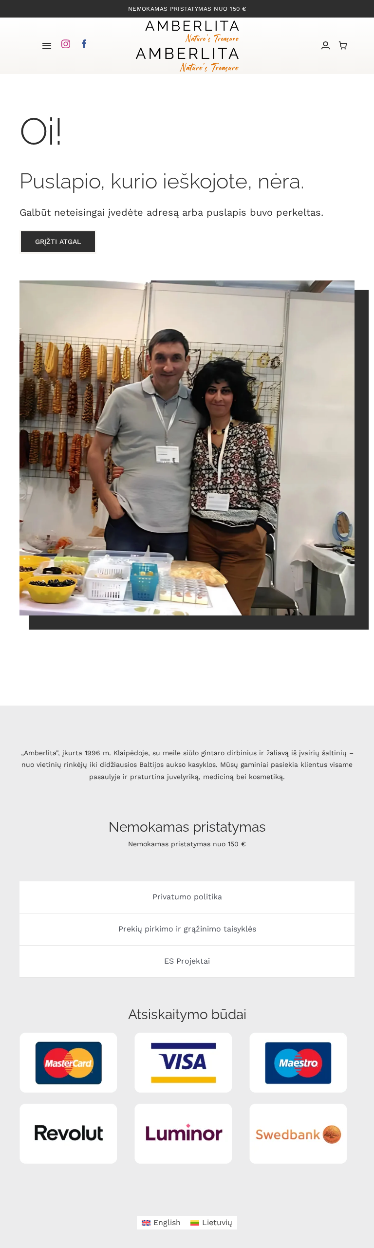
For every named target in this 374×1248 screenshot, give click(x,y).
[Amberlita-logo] (192, 21)
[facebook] (84, 43)
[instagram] (65, 43)
